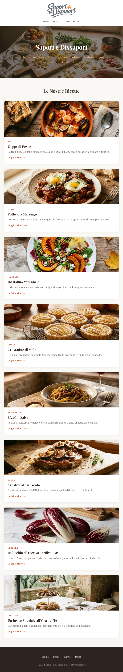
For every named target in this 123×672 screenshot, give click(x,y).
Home (46, 21)
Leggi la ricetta (16, 157)
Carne (66, 21)
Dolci (77, 21)
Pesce (56, 21)
